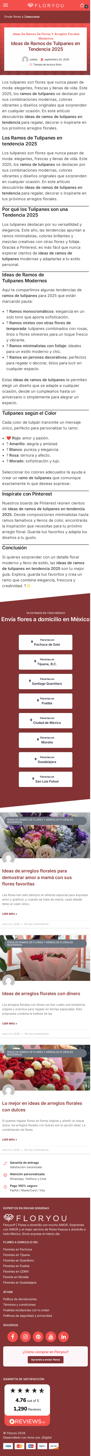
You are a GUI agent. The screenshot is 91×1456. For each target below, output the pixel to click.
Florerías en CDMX (16, 1271)
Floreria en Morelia (16, 1277)
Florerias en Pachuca (17, 1249)
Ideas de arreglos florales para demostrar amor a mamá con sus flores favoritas (37, 877)
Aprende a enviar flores (45, 1359)
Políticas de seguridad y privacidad (27, 1315)
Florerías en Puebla (16, 1266)
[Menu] (9, 5)
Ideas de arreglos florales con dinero (41, 993)
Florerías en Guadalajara (19, 1282)
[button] (83, 5)
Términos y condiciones (19, 1304)
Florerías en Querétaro (18, 1260)
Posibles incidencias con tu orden (26, 1310)
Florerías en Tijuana (16, 1255)
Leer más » (9, 913)
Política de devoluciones (20, 1299)
